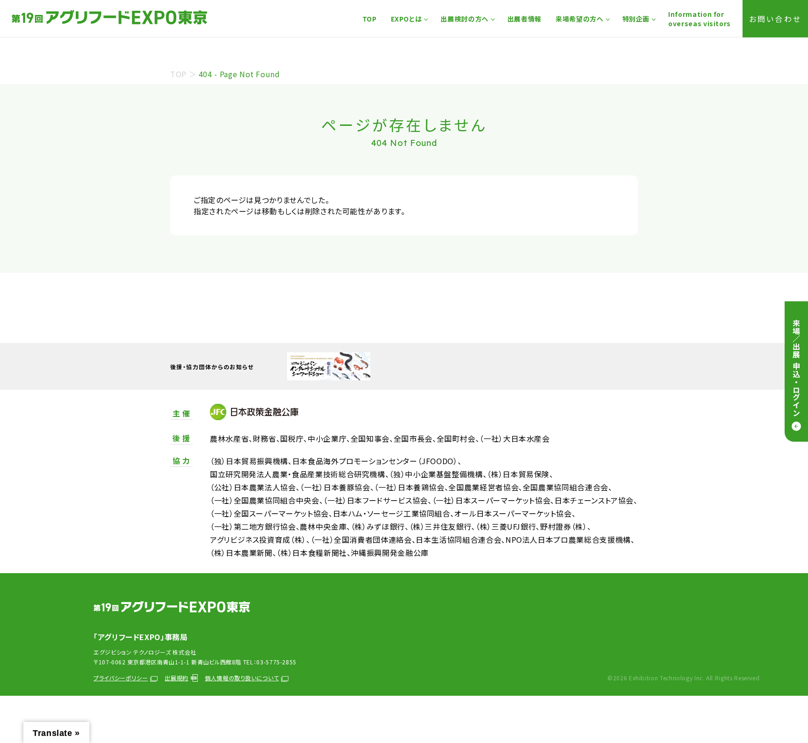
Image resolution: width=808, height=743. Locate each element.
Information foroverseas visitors (699, 18)
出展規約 (176, 678)
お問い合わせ (775, 18)
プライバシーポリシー (121, 678)
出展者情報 (524, 18)
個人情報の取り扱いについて (242, 678)
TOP (369, 18)
